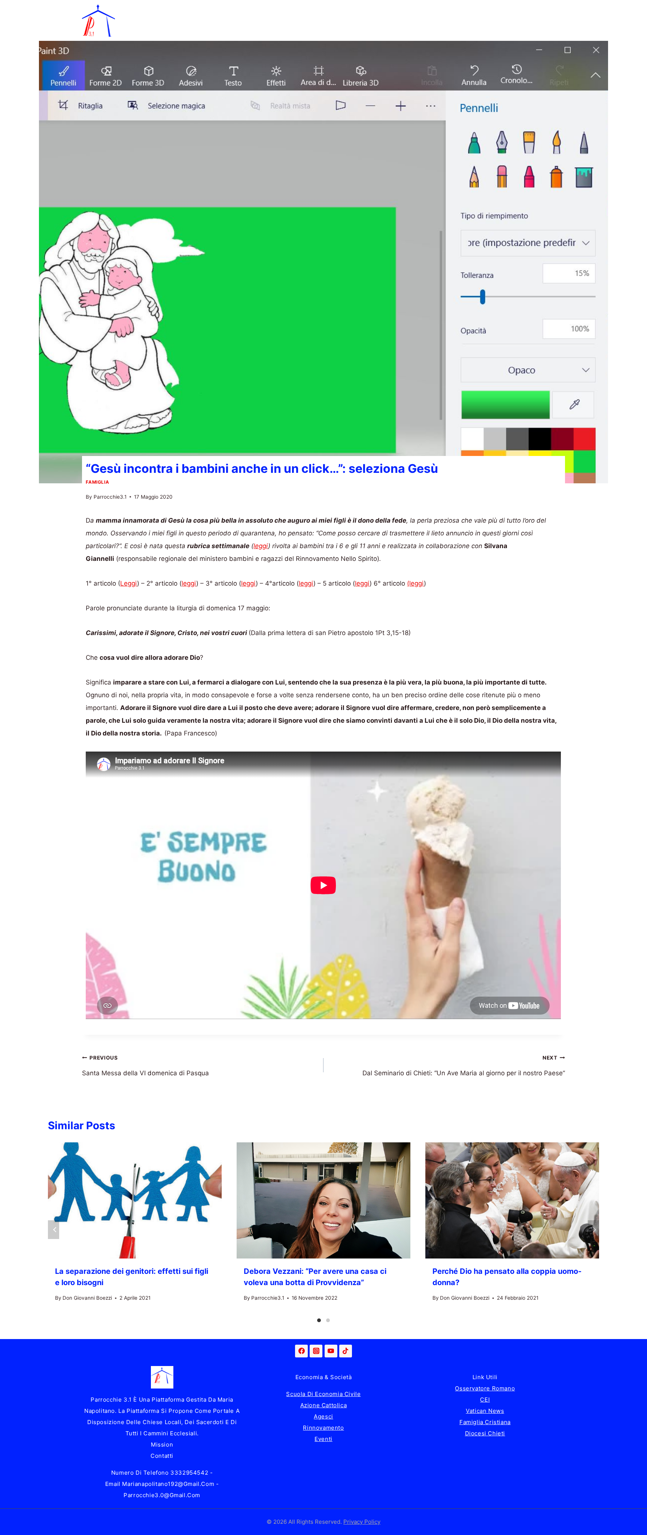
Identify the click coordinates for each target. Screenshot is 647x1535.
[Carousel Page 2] (328, 1320)
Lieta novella (226, 10)
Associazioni (527, 10)
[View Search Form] (557, 20)
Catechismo (373, 10)
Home (131, 10)
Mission (162, 1444)
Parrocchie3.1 (110, 497)
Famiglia (173, 10)
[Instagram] (316, 1351)
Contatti (162, 1455)
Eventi (323, 1438)
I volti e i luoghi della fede (449, 10)
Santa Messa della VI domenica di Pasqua (145, 1066)
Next (593, 1229)
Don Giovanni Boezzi (87, 1298)
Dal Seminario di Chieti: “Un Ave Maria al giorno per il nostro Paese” (463, 1066)
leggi (260, 546)
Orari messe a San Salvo (159, 30)
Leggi (128, 583)
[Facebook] (301, 1351)
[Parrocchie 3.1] (98, 20)
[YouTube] (331, 1351)
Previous (53, 1229)
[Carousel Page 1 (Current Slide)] (319, 1320)
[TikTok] (345, 1351)
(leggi (415, 583)
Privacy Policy (361, 1521)
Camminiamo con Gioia (300, 10)
